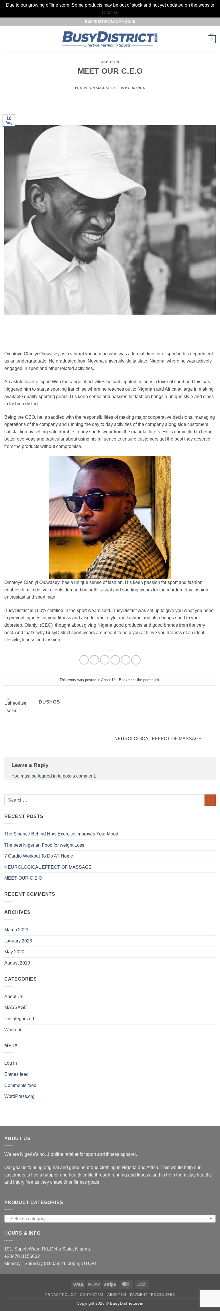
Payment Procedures (152, 1295)
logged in (47, 776)
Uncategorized (19, 1018)
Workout (12, 1029)
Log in (10, 1063)
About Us (110, 62)
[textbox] (108, 1219)
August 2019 (17, 963)
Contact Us (92, 1295)
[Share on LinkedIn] (136, 660)
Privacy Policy (60, 1295)
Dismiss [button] (110, 12)
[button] (7, 39)
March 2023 (16, 929)
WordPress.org (19, 1096)
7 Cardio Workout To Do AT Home (38, 856)
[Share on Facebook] (94, 660)
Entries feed (16, 1074)
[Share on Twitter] (104, 660)
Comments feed (20, 1085)
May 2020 (14, 951)
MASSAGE (15, 1007)
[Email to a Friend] (115, 660)
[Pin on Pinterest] (125, 660)
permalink (151, 680)
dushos (138, 87)
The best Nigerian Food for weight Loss (44, 845)
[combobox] (110, 1219)
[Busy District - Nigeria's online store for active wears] (110, 39)
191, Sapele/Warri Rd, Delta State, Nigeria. (47, 1248)
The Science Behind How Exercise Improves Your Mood (61, 833)
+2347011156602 (22, 1256)
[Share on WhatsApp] (84, 660)
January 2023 (18, 940)
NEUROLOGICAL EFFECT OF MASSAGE (158, 738)
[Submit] (210, 800)
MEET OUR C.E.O (23, 878)
